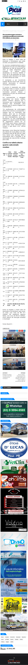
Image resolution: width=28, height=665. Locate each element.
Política (2, 641)
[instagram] (23, 1)
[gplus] (25, 1)
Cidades (7, 637)
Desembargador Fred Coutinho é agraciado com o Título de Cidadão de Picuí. (13, 367)
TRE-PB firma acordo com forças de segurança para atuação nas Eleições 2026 (13, 341)
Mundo (12, 639)
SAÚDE (12, 641)
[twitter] (20, 1)
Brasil (2, 637)
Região (7, 641)
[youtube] (21, 1)
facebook (24, 387)
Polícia (21, 639)
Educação (18, 637)
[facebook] (18, 1)
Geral (7, 30)
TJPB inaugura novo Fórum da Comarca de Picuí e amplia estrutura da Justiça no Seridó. (13, 354)
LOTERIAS (7, 639)
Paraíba (16, 639)
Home (4, 30)
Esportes (24, 637)
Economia (12, 637)
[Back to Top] (14, 658)
